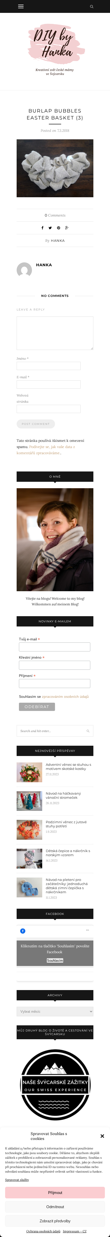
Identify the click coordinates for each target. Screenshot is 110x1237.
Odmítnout (55, 1207)
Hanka (58, 240)
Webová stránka (22, 398)
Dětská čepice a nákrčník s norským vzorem (68, 853)
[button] (102, 1136)
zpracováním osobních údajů (65, 696)
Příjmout (55, 1192)
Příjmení (27, 675)
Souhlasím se (54, 696)
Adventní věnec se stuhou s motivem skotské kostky (68, 766)
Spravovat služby (17, 1180)
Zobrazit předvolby (55, 1221)
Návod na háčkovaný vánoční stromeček (63, 795)
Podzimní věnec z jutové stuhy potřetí (66, 824)
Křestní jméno (32, 657)
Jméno (23, 358)
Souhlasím (55, 961)
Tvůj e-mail (29, 639)
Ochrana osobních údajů (43, 1231)
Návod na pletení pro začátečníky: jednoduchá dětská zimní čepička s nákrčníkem (67, 886)
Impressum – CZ (74, 1231)
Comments (55, 215)
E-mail (23, 377)
